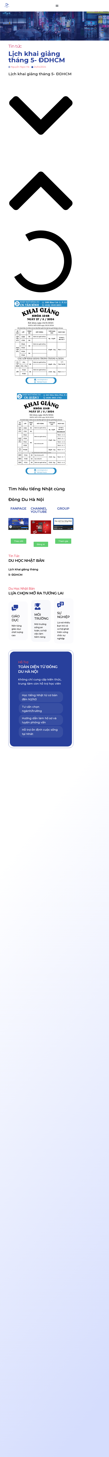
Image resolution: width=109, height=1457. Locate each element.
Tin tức (15, 46)
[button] (57, 6)
